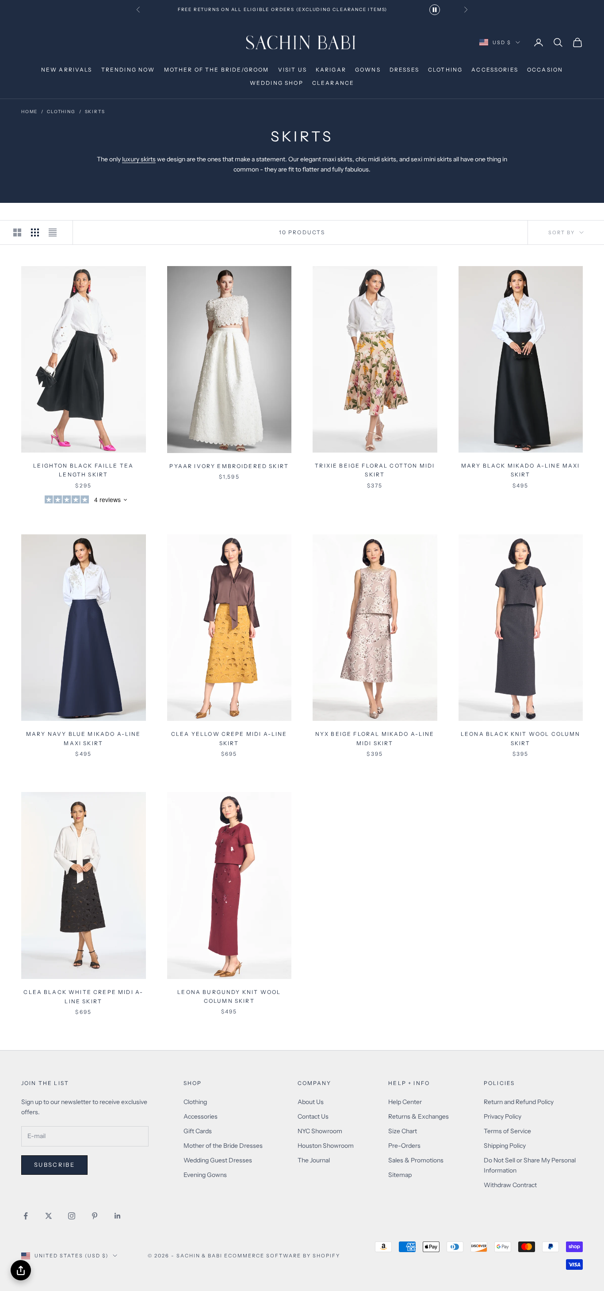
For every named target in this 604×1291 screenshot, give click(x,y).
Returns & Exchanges (418, 1116)
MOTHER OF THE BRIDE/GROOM (216, 69)
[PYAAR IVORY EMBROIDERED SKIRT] (229, 359)
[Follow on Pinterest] (94, 1215)
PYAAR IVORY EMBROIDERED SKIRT (229, 466)
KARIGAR (331, 69)
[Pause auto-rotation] (434, 9)
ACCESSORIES (494, 69)
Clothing (195, 1102)
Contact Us (313, 1116)
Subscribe (54, 1164)
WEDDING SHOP (276, 83)
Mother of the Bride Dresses (223, 1146)
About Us (311, 1102)
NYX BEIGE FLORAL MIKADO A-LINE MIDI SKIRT (375, 738)
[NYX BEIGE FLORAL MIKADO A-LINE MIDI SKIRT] (375, 627)
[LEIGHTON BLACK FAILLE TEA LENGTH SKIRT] (83, 359)
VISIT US (292, 69)
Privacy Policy (502, 1116)
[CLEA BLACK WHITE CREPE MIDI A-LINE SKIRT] (83, 885)
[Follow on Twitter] (48, 1215)
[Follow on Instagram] (71, 1215)
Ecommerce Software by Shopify (282, 1256)
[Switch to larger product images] (18, 232)
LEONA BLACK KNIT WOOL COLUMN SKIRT (520, 738)
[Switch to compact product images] (54, 232)
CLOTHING (445, 69)
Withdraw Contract (510, 1185)
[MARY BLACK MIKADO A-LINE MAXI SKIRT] (521, 359)
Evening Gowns (205, 1175)
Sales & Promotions (415, 1160)
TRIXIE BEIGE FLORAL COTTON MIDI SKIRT (375, 470)
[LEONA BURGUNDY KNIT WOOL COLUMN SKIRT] (229, 885)
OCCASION (545, 69)
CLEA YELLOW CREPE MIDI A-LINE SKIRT (229, 738)
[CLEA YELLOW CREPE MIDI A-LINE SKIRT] (229, 627)
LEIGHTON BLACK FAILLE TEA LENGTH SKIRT (83, 470)
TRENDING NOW (128, 69)
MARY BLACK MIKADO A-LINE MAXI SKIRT (520, 470)
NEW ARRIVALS (66, 69)
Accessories (200, 1116)
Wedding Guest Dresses (217, 1160)
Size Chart (402, 1131)
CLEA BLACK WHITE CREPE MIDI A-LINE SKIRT (83, 996)
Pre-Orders (404, 1146)
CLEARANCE (333, 83)
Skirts (95, 111)
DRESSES (404, 69)
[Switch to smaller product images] (36, 232)
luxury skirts (139, 159)
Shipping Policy (505, 1146)
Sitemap (400, 1175)
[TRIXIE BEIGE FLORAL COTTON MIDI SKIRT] (375, 359)
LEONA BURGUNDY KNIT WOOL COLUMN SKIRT (229, 996)
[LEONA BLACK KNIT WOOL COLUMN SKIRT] (521, 627)
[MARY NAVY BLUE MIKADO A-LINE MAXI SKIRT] (83, 627)
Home (29, 111)
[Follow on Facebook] (25, 1215)
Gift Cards (197, 1131)
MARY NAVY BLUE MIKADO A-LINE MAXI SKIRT (83, 738)
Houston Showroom (326, 1146)
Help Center (405, 1102)
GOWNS (368, 69)
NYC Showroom (320, 1131)
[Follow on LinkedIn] (117, 1215)
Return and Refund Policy (519, 1102)
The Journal (314, 1160)
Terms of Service (507, 1131)
